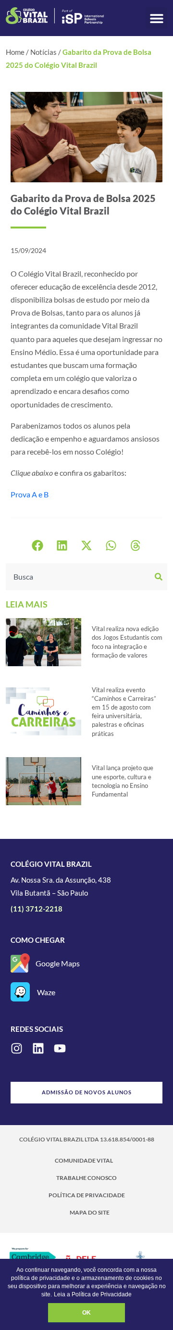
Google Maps (58, 963)
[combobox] (79, 576)
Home (15, 52)
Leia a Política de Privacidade (93, 1294)
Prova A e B (30, 494)
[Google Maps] (20, 963)
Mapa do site (90, 1212)
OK (86, 1312)
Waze (46, 992)
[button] (156, 18)
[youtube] (60, 1048)
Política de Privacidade (87, 1195)
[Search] (159, 576)
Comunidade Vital (84, 1160)
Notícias (43, 52)
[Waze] (20, 991)
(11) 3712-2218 (36, 908)
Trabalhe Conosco (86, 1177)
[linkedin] (38, 1048)
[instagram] (17, 1048)
